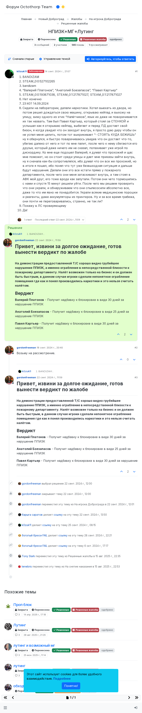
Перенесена (48, 39)
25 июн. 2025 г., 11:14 (35, 655)
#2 (136, 347)
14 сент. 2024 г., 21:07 (57, 71)
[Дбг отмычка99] (8, 606)
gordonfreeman (24, 240)
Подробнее (62, 678)
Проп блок (22, 604)
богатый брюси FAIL (34, 535)
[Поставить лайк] (121, 220)
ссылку (58, 514)
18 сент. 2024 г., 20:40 (50, 347)
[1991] (8, 626)
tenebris (27, 566)
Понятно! (71, 686)
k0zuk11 (22, 71)
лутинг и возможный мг (34, 645)
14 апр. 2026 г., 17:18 (35, 614)
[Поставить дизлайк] (134, 220)
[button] (5, 708)
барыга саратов (32, 514)
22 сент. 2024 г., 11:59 (48, 240)
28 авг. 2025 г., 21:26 (35, 635)
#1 (136, 71)
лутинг (19, 666)
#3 (136, 377)
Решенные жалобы (94, 39)
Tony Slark (28, 556)
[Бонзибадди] (8, 647)
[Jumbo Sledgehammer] (8, 667)
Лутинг (19, 625)
